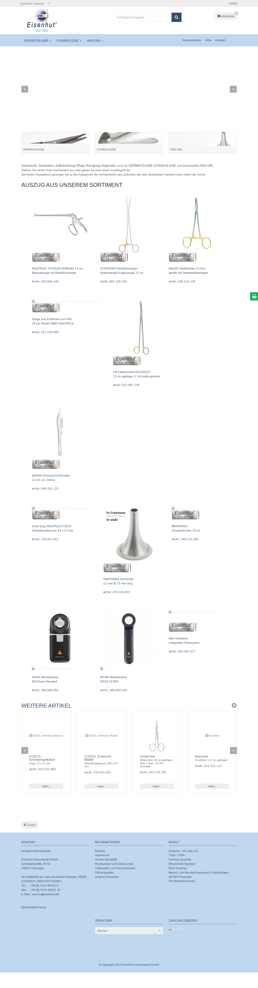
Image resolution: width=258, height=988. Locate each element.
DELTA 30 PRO (109, 681)
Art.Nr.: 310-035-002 (97, 772)
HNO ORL (94, 40)
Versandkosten (192, 40)
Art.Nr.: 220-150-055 (116, 592)
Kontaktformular (35, 907)
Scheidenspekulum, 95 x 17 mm (52, 530)
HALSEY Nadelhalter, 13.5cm (187, 268)
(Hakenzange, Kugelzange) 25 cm (121, 273)
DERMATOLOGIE (36, 40)
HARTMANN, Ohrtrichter (118, 579)
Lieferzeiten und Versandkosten (115, 868)
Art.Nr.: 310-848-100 (45, 281)
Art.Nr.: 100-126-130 (182, 281)
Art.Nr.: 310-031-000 (42, 769)
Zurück (31, 825)
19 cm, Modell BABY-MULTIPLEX (53, 323)
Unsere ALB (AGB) (106, 859)
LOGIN (233, 3)
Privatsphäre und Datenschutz (114, 864)
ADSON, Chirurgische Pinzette (51, 475)
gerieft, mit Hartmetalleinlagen (188, 273)
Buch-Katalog (177, 868)
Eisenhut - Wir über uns (184, 851)
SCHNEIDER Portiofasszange (118, 268)
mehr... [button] (46, 786)
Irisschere (201, 756)
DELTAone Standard (44, 681)
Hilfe (208, 40)
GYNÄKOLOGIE (68, 40)
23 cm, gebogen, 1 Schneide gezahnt (136, 376)
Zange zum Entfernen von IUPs (52, 319)
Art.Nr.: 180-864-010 (113, 690)
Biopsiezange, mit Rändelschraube (54, 273)
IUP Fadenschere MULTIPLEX (131, 372)
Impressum (102, 855)
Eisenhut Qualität (180, 859)
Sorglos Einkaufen (107, 877)
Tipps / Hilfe (177, 855)
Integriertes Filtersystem (184, 642)
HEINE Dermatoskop (45, 677)
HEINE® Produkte (180, 877)
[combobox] (35, 3)
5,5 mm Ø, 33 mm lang (118, 583)
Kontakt (220, 40)
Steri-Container (178, 638)
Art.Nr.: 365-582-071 (182, 651)
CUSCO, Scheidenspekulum (42, 758)
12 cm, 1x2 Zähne (43, 480)
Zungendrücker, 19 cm (186, 530)
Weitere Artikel (46, 706)
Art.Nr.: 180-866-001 (45, 690)
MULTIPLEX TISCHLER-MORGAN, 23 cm (57, 268)
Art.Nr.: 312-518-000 (45, 332)
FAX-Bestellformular (182, 881)
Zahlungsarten (104, 872)
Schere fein (147, 756)
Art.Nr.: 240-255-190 (185, 539)
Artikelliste (227, 16)
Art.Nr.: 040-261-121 (45, 488)
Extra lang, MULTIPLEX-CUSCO (51, 526)
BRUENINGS (180, 526)
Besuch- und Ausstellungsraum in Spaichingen (199, 872)
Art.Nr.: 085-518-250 (113, 281)
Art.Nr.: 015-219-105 (153, 772)
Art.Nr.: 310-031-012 (45, 539)
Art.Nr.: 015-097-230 (126, 385)
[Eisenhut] (42, 20)
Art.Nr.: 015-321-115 (208, 766)
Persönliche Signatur (182, 864)
